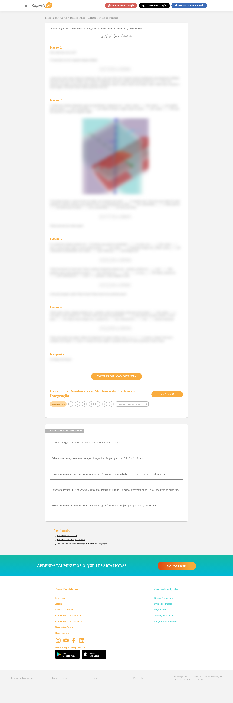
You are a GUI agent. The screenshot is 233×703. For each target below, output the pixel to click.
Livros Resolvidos (64, 609)
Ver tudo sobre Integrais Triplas (71, 539)
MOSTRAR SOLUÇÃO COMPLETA (116, 376)
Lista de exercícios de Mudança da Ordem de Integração (82, 544)
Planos (96, 678)
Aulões (58, 603)
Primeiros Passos (163, 603)
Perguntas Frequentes (165, 621)
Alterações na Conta (164, 615)
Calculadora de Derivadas (68, 621)
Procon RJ (138, 678)
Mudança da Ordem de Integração (103, 18)
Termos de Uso (59, 678)
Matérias (60, 598)
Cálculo (63, 18)
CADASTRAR (176, 565)
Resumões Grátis (64, 627)
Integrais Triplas (77, 18)
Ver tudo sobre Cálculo (67, 535)
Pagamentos (160, 609)
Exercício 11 (58, 404)
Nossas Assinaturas (164, 598)
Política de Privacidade (22, 678)
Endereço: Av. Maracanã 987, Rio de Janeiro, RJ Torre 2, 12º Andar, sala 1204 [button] (198, 678)
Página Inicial (51, 18)
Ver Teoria (166, 394)
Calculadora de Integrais (68, 615)
